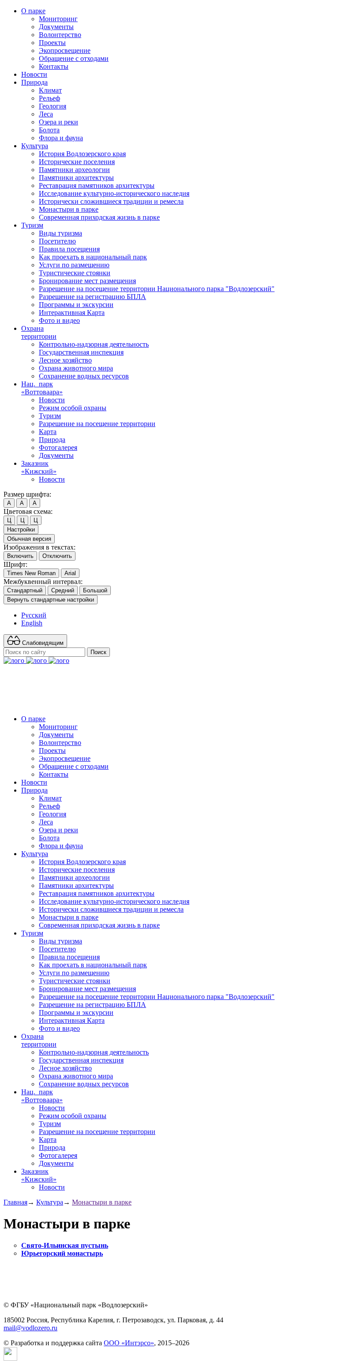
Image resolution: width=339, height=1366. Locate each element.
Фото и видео (59, 320)
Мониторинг (58, 18)
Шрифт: (15, 564)
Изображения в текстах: (39, 547)
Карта (47, 431)
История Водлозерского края (82, 153)
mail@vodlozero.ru (30, 1328)
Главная (15, 1202)
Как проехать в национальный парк (93, 257)
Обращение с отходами (74, 58)
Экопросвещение (64, 50)
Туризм (32, 225)
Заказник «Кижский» (38, 467)
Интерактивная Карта (72, 312)
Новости (34, 74)
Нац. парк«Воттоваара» (42, 388)
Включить (20, 556)
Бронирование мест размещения (87, 280)
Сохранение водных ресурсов (84, 376)
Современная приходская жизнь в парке (99, 217)
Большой (95, 590)
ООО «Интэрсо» (129, 1343)
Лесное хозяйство (65, 360)
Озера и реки (58, 122)
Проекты (52, 42)
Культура (34, 146)
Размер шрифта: (27, 494)
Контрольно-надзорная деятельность (94, 344)
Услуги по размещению (74, 265)
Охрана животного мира (76, 368)
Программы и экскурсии (76, 304)
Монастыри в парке (68, 209)
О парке (33, 11)
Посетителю (57, 241)
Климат (50, 90)
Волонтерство (60, 34)
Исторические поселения (77, 161)
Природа (34, 82)
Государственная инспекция (81, 352)
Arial (70, 573)
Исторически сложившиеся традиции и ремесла (111, 201)
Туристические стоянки (74, 273)
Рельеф (49, 98)
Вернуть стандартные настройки (50, 599)
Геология (52, 106)
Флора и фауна (61, 138)
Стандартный (24, 590)
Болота (49, 130)
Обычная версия (29, 538)
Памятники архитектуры (76, 177)
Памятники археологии (74, 169)
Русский (33, 615)
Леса (46, 114)
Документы (56, 26)
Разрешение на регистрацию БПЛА (92, 296)
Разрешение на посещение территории (97, 423)
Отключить (57, 556)
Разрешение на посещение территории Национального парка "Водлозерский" (157, 288)
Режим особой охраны (72, 408)
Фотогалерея (58, 447)
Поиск (98, 652)
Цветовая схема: (28, 511)
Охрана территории (38, 332)
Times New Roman (31, 573)
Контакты (53, 66)
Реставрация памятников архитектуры (96, 185)
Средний (62, 590)
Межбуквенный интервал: (43, 581)
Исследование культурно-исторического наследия (114, 193)
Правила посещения (69, 249)
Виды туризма (60, 233)
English (31, 623)
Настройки (21, 529)
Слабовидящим (42, 643)
